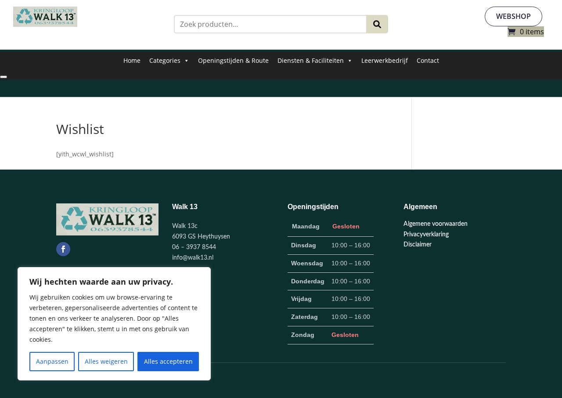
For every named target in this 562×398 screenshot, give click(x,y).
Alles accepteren (168, 361)
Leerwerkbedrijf (384, 60)
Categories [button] (164, 60)
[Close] (3, 77)
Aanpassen (52, 361)
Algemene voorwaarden (435, 224)
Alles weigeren (106, 361)
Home (131, 60)
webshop (513, 16)
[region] (114, 323)
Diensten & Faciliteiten (310, 60)
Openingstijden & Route (233, 60)
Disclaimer (417, 245)
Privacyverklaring (426, 235)
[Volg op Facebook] (63, 249)
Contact (428, 60)
